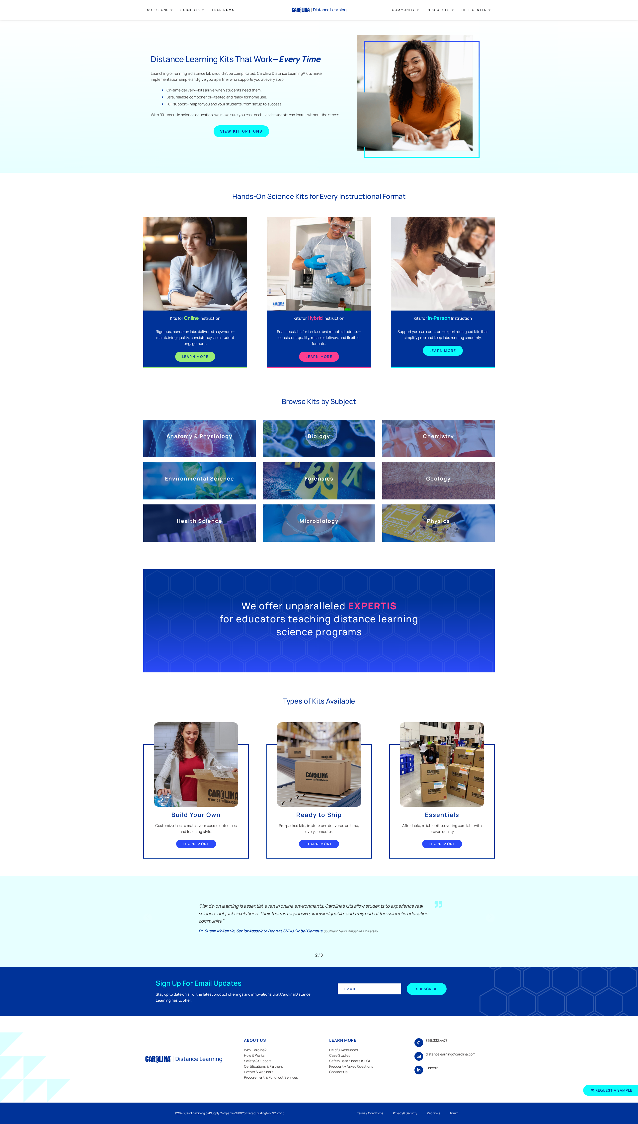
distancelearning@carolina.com (451, 1054)
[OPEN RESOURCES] (452, 10)
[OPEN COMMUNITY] (417, 10)
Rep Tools (433, 1113)
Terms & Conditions (370, 1113)
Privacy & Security (405, 1113)
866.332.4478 (437, 1040)
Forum (454, 1113)
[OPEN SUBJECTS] (202, 10)
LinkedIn (432, 1067)
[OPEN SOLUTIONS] (171, 10)
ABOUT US (255, 1040)
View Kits (199, 444)
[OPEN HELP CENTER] (489, 10)
